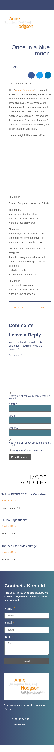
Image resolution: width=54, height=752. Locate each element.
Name (13, 404)
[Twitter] (30, 5)
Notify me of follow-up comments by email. (30, 443)
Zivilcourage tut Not (14, 520)
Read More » (9, 500)
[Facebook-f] (24, 5)
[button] (49, 19)
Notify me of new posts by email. (30, 450)
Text (7, 636)
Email (13, 416)
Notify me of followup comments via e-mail (29, 397)
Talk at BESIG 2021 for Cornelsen (24, 494)
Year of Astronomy (24, 90)
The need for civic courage (19, 546)
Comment (15, 355)
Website (13, 428)
